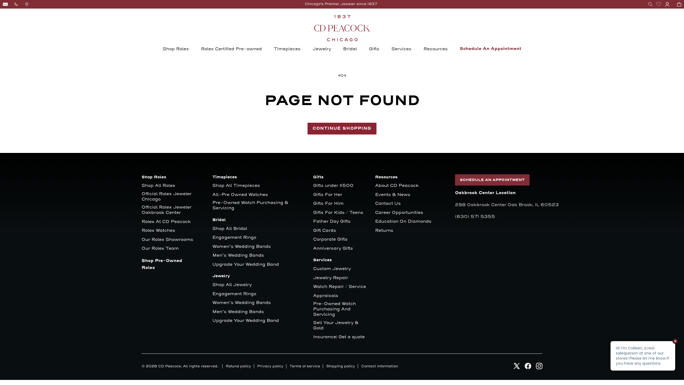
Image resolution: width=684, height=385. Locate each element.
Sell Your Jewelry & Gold (336, 325)
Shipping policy (340, 366)
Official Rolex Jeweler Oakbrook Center (167, 210)
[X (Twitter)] (517, 367)
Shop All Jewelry (232, 284)
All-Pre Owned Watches (240, 194)
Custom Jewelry (332, 268)
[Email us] (5, 4)
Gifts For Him (328, 203)
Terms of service (305, 366)
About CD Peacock (397, 185)
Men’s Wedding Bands (238, 255)
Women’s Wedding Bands (241, 246)
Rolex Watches (158, 230)
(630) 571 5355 (475, 216)
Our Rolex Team (160, 248)
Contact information (379, 366)
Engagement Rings (234, 237)
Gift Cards (324, 230)
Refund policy (238, 366)
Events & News (392, 194)
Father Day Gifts (332, 221)
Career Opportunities (399, 212)
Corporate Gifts (330, 239)
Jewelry (322, 49)
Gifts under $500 (333, 185)
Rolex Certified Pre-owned (231, 49)
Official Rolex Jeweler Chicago (167, 196)
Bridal (350, 49)
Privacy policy (270, 366)
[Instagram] (539, 367)
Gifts (374, 49)
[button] (650, 4)
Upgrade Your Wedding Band (245, 264)
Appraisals (325, 295)
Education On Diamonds (403, 221)
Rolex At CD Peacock (166, 221)
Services (401, 49)
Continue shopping (342, 128)
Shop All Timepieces (236, 185)
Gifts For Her (327, 194)
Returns (384, 230)
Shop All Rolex (158, 185)
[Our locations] (27, 4)
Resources (435, 49)
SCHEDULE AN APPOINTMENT (492, 180)
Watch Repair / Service (339, 286)
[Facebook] (528, 367)
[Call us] (16, 4)
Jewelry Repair (330, 277)
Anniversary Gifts (333, 248)
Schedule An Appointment (490, 49)
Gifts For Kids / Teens (338, 212)
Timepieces (287, 49)
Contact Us (388, 203)
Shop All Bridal (229, 228)
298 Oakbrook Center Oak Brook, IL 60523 (507, 204)
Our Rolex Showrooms (167, 239)
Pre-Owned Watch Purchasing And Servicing (334, 309)
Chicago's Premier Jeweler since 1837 (341, 4)
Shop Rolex (176, 49)
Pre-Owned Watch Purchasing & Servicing (250, 205)
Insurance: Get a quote (339, 337)
